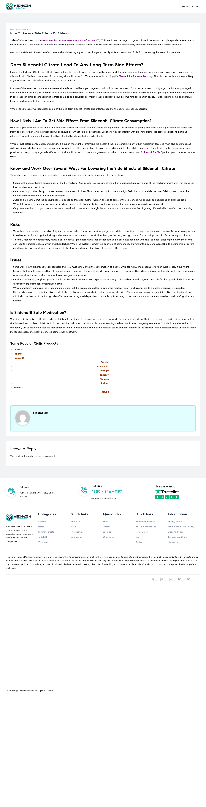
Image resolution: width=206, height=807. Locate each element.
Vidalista (18, 387)
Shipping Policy (175, 531)
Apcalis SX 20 (104, 366)
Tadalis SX (19, 358)
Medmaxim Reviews (145, 521)
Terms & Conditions (177, 537)
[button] (185, 6)
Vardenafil (43, 542)
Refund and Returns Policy (181, 526)
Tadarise (18, 353)
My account (76, 531)
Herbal (41, 526)
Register (139, 542)
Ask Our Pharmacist (145, 526)
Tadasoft (104, 374)
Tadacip (104, 379)
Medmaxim (28, 690)
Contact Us (76, 537)
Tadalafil (42, 537)
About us (75, 521)
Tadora (104, 383)
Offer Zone (108, 537)
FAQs (73, 526)
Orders (106, 526)
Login (138, 537)
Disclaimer (173, 542)
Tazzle (104, 362)
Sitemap (107, 531)
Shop (105, 521)
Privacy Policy (175, 521)
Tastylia (104, 391)
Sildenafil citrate (46, 531)
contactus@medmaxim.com (104, 498)
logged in (29, 456)
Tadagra (104, 370)
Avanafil (42, 521)
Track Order (141, 531)
